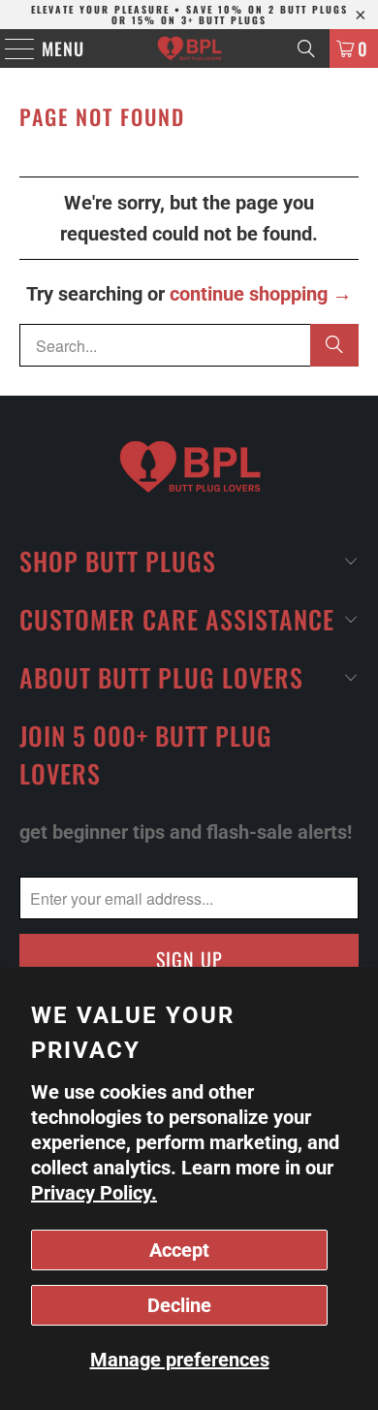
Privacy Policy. (94, 1192)
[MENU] (10, 48)
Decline (179, 1305)
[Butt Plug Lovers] (189, 48)
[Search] (306, 48)
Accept (179, 1250)
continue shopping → (261, 293)
